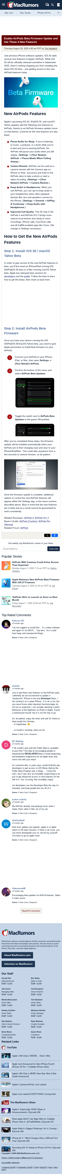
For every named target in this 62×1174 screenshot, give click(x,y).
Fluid (36, 1167)
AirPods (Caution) (28, 521)
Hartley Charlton (8, 1010)
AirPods (24, 528)
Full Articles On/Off (25, 1167)
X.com (9, 983)
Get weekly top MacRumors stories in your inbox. (31, 543)
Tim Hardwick (51, 48)
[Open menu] (3, 5)
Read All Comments (31, 911)
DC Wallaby (17, 741)
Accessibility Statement (10, 1162)
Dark (3, 1169)
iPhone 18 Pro (44, 13)
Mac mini (9, 13)
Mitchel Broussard (9, 1000)
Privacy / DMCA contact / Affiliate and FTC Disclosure (22, 1158)
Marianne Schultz (38, 1010)
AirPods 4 (29, 518)
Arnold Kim (6, 978)
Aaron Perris (36, 1032)
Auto (50, 1167)
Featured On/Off (9, 1167)
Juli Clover (6, 989)
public (27, 276)
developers (9, 276)
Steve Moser (7, 1032)
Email (4, 983)
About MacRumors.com (17, 955)
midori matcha (19, 799)
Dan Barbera (7, 1021)
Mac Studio (25, 13)
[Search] (54, 5)
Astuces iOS (18, 621)
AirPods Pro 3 (42, 518)
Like (26, 637)
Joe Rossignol (37, 989)
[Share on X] (47, 535)
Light (55, 1167)
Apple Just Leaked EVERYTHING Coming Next (34, 1094)
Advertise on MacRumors (18, 964)
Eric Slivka (35, 978)
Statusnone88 (18, 888)
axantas (16, 686)
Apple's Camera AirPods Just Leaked (29, 1084)
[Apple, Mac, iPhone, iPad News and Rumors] (23, 8)
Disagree (32, 637)
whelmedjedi (18, 820)
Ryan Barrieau (37, 1021)
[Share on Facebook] (55, 535)
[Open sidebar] (58, 5)
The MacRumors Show (22, 1102)
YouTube (12, 1047)
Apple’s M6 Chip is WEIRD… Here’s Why (31, 1056)
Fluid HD (43, 1167)
